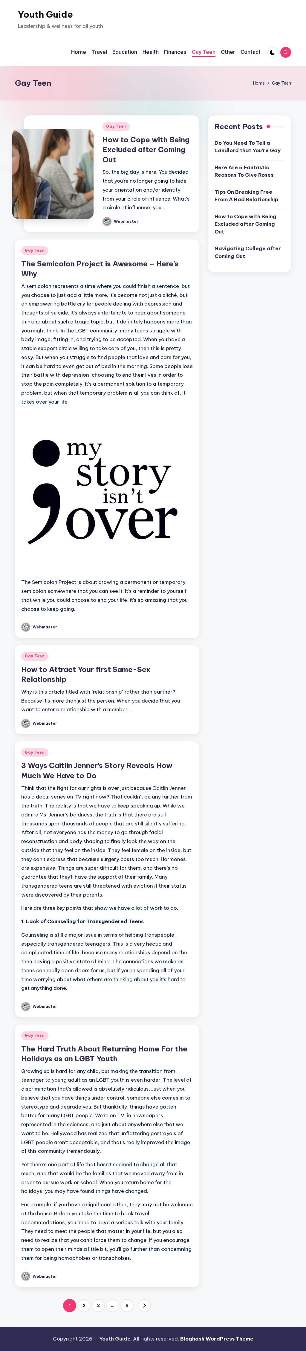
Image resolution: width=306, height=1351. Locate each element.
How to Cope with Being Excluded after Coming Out (145, 149)
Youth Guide (45, 14)
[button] (144, 1305)
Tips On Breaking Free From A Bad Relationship (246, 196)
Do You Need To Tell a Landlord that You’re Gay (248, 147)
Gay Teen (116, 126)
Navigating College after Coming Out (248, 252)
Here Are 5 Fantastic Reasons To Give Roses (244, 171)
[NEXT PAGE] (144, 1305)
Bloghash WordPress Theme (216, 1338)
